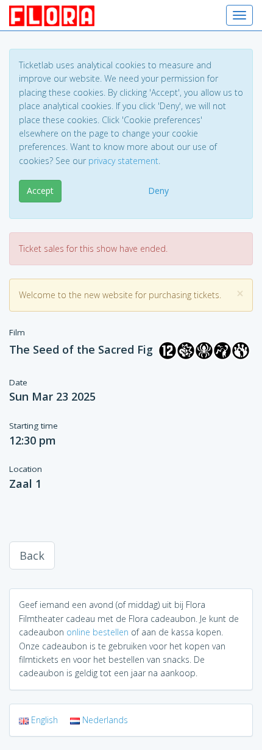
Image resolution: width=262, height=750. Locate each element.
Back (31, 555)
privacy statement (123, 160)
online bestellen (97, 632)
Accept (40, 190)
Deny (158, 190)
